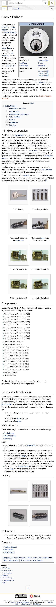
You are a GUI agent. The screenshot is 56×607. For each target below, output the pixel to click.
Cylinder (40, 63)
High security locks (11, 560)
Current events (7, 570)
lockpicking (6, 48)
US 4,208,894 (42, 75)
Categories (7, 558)
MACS (26, 176)
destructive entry (24, 466)
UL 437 (4, 27)
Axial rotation (9, 552)
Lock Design (23, 65)
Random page (7, 573)
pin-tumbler (19, 135)
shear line (33, 151)
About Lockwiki (26, 604)
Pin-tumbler (41, 65)
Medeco (42, 82)
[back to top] (28, 588)
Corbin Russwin (43, 60)
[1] (46, 180)
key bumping (30, 445)
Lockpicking (9, 433)
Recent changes (7, 578)
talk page (22, 456)
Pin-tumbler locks (45, 558)
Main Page (5, 568)
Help (3, 583)
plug (42, 238)
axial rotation (11, 66)
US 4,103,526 (42, 73)
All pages (5, 575)
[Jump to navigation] (4, 3)
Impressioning (9, 436)
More (15, 8)
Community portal (8, 580)
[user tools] (51, 3)
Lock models (32, 558)
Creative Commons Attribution (19, 602)
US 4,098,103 (42, 71)
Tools (51, 9)
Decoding (8, 439)
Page (4, 9)
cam (19, 418)
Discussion (10, 9)
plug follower (7, 404)
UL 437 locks (26, 560)
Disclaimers (37, 604)
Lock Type (23, 63)
